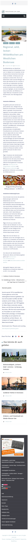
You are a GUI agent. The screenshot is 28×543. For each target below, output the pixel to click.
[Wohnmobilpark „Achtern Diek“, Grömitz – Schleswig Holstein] (14, 350)
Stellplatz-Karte (6, 515)
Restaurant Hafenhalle (11, 168)
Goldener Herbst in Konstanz (11, 276)
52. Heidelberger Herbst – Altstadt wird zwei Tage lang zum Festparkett (13, 281)
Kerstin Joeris (17, 65)
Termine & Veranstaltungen (9, 518)
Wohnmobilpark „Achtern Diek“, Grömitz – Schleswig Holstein (12, 367)
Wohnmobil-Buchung (7, 525)
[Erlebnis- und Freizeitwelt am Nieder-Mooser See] (14, 401)
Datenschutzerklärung (7, 496)
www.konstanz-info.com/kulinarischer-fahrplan (9, 258)
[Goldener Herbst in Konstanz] (14, 378)
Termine (17, 43)
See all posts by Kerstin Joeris (10, 328)
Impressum (4, 500)
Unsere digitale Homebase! (8, 521)
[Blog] (6, 487)
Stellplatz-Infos (5, 512)
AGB (3, 493)
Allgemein (6, 43)
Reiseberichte (5, 509)
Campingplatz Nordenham (8, 470)
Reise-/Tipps (12, 43)
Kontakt (4, 503)
